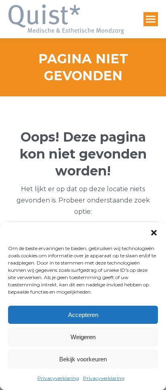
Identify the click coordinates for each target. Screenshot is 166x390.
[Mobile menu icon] (150, 19)
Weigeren (83, 337)
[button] (154, 233)
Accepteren (83, 314)
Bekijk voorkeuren (83, 359)
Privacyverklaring (58, 378)
